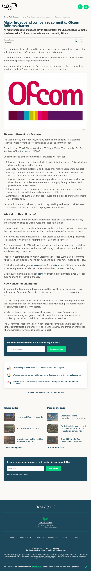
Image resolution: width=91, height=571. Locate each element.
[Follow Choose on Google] (76, 41)
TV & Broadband (14, 17)
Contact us (40, 537)
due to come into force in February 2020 (49, 265)
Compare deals (56, 349)
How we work (53, 537)
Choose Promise (25, 537)
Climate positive (45, 523)
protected (43, 273)
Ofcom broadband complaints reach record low (73, 416)
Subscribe (53, 468)
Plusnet (24, 151)
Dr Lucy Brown (9, 40)
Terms (75, 537)
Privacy (65, 537)
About (12, 537)
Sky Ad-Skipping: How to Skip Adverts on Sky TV (30, 440)
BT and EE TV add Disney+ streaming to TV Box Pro (72, 440)
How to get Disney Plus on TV (30, 417)
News (24, 17)
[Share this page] (81, 41)
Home (6, 17)
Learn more (37, 566)
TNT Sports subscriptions (28, 428)
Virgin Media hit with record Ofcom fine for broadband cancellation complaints (73, 428)
